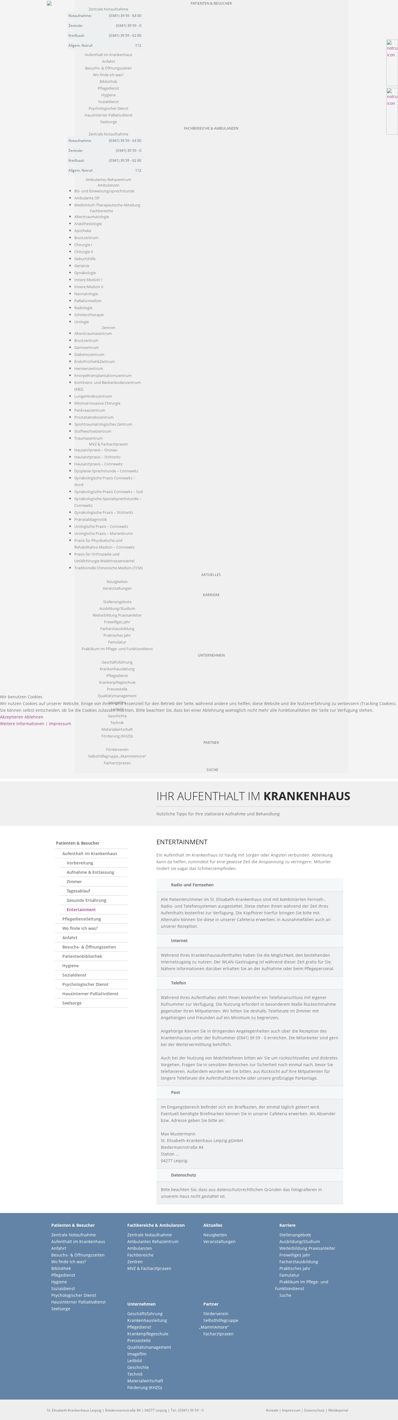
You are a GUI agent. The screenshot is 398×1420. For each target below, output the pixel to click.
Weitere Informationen (22, 723)
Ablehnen (33, 717)
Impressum (60, 723)
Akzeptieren (11, 717)
